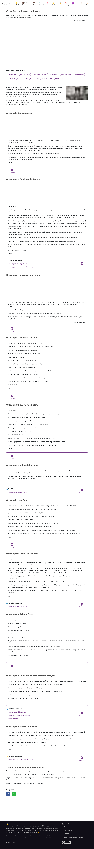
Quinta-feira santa (79, 74)
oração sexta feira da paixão (17, 606)
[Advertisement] (47, 34)
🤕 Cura (61, 4)
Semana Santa (12, 74)
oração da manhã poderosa (17, 712)
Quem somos (67, 830)
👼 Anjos (35, 4)
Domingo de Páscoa (46, 78)
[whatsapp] (14, 794)
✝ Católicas (75, 4)
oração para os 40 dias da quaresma (20, 759)
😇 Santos (18, 4)
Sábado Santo (34, 78)
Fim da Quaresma (59, 78)
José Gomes (44, 826)
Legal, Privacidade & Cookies (73, 837)
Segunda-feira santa (39, 74)
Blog (64, 827)
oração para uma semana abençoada (20, 267)
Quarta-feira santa (66, 74)
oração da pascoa (14, 718)
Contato (66, 834)
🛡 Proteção (42, 4)
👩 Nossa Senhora (25, 4)
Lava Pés (11, 78)
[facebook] (8, 794)
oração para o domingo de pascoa (19, 715)
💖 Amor (48, 4)
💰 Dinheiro (55, 4)
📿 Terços (82, 4)
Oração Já (6, 4)
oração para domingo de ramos (18, 264)
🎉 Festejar (67, 4)
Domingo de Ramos (25, 74)
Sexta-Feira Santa (22, 78)
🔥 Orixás (88, 4)
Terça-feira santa (52, 74)
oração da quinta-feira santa (17, 492)
